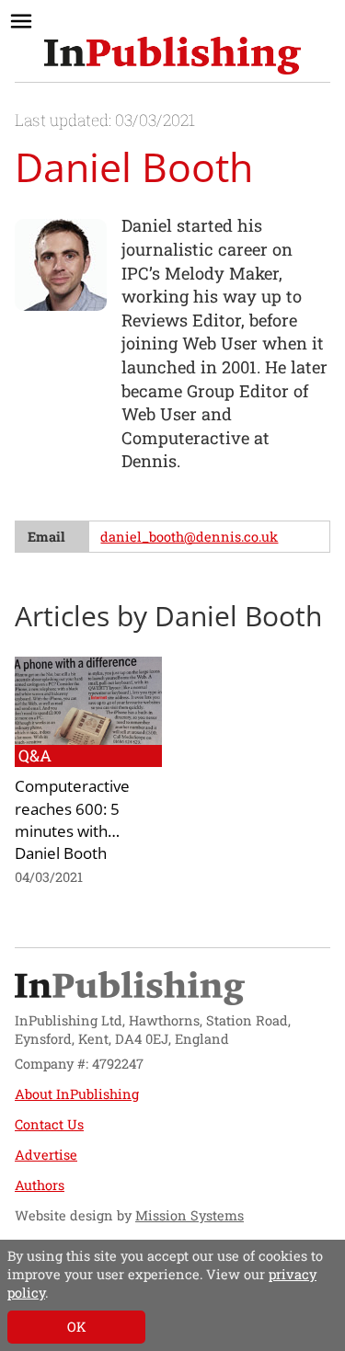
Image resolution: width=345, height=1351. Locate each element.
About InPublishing (77, 1094)
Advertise (46, 1154)
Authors (39, 1185)
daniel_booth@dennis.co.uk (189, 536)
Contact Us (49, 1124)
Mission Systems (189, 1215)
